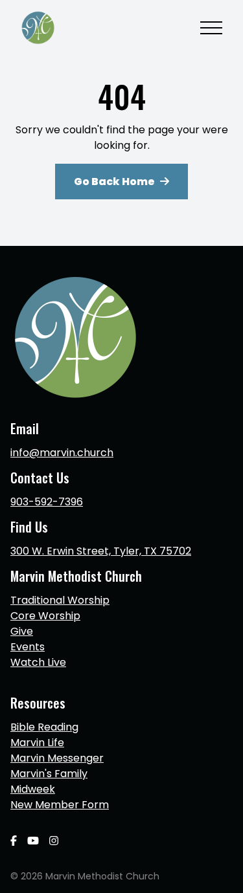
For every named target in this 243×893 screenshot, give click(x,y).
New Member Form (59, 804)
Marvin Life (37, 742)
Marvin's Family (48, 773)
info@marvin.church (61, 452)
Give (21, 631)
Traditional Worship (60, 600)
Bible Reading (44, 727)
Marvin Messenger (57, 758)
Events (27, 646)
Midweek (32, 789)
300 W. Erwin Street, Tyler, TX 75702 (100, 551)
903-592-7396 (46, 501)
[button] (211, 28)
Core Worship (45, 615)
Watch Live (38, 662)
